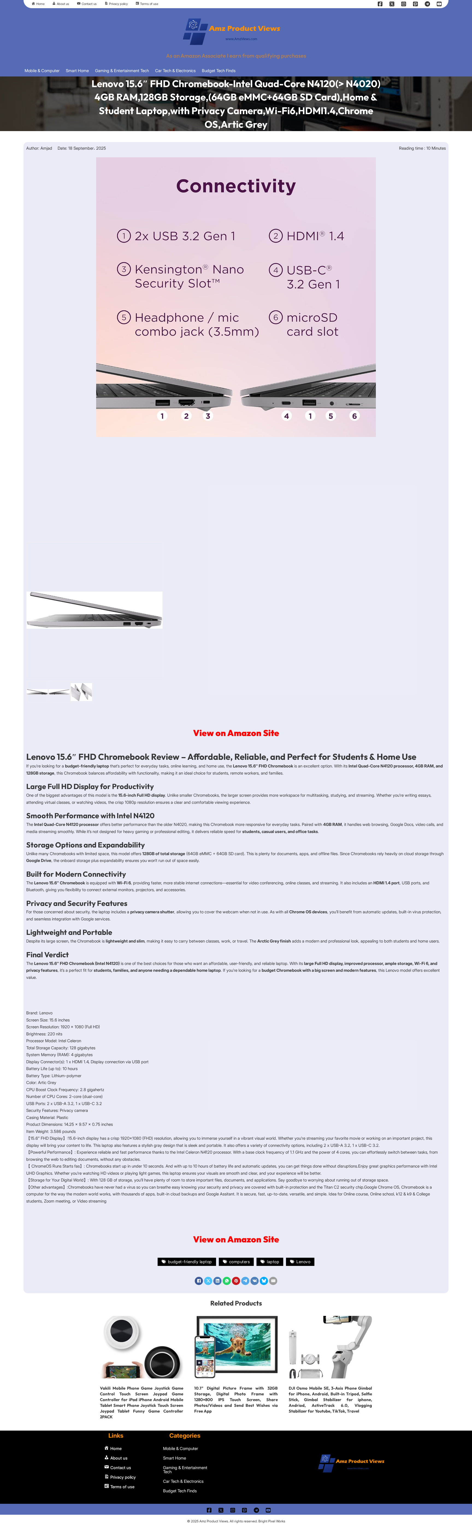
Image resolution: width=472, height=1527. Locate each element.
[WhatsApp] (227, 1281)
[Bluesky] (264, 1281)
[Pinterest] (236, 1281)
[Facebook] (199, 1281)
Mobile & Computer (42, 70)
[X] (208, 1281)
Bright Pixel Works (271, 1521)
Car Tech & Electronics (175, 70)
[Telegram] (245, 1281)
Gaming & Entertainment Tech (122, 70)
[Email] (273, 1281)
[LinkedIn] (217, 1281)
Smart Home (77, 70)
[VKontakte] (254, 1281)
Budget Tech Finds (218, 70)
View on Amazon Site (236, 732)
